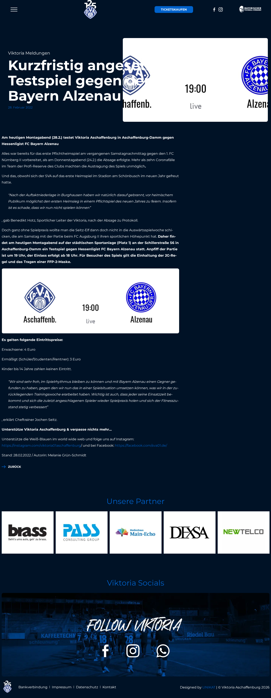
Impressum (62, 687)
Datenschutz (87, 687)
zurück (14, 467)
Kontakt (109, 687)
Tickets (174, 9)
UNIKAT (208, 687)
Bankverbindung (32, 687)
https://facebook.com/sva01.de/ (141, 445)
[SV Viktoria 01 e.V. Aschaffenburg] (90, 9)
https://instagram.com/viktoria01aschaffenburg (41, 445)
